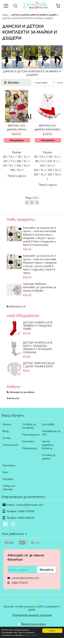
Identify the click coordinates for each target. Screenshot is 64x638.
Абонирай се (17, 306)
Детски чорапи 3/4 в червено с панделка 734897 (37, 325)
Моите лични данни (33, 623)
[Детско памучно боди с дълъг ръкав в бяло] (14, 369)
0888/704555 (26, 511)
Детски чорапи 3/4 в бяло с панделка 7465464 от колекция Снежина (37, 347)
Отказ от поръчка (9, 487)
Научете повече (30, 635)
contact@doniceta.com (29, 504)
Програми (9, 465)
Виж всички (13, 398)
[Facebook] (6, 524)
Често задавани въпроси (47, 445)
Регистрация (30, 434)
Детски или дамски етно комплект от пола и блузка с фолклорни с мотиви (16, 127)
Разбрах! (52, 630)
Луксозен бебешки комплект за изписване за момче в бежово (39, 287)
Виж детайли (17, 140)
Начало (7, 424)
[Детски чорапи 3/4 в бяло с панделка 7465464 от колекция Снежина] (14, 348)
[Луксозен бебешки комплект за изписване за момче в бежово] (14, 289)
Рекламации (29, 448)
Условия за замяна (48, 456)
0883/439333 (26, 517)
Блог (5, 472)
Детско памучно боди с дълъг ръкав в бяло (39, 364)
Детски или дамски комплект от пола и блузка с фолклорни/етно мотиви (47, 127)
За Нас (7, 437)
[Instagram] (13, 524)
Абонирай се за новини (21, 392)
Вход (6, 431)
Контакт (28, 441)
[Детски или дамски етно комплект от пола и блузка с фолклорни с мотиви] (16, 106)
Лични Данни (10, 444)
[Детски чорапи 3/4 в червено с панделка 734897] (14, 328)
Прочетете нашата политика (32, 614)
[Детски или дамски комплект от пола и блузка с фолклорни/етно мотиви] (47, 106)
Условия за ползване (29, 425)
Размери (8, 478)
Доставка (48, 424)
